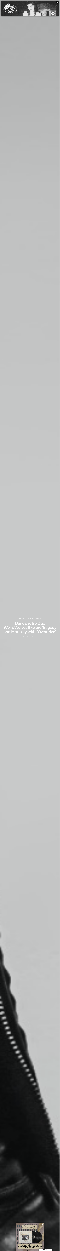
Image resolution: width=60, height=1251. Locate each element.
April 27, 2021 (26, 636)
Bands (19, 618)
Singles (31, 618)
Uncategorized (38, 618)
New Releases (25, 618)
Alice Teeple (34, 636)
